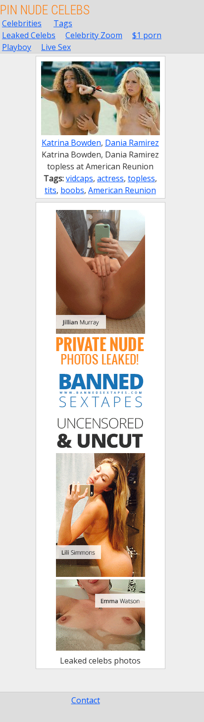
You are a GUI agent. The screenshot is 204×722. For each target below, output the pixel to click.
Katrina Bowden (71, 142)
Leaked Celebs (28, 35)
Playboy (16, 47)
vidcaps (79, 178)
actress (110, 178)
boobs (72, 190)
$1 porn (146, 35)
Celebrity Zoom (93, 35)
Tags (62, 23)
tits (50, 190)
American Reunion (122, 190)
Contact (85, 700)
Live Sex (56, 47)
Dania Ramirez (132, 142)
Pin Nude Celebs (45, 9)
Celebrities (22, 23)
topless (141, 178)
